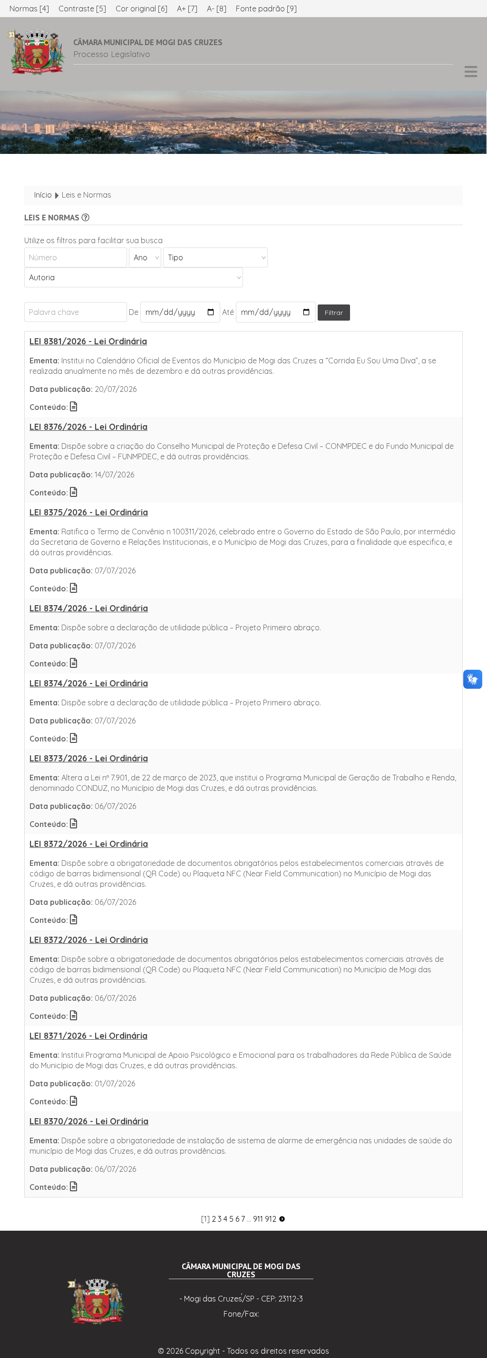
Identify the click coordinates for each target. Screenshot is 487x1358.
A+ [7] (187, 8)
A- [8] (216, 8)
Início (43, 194)
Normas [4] (29, 8)
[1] (205, 1219)
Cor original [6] (141, 8)
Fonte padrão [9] (266, 8)
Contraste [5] (82, 8)
